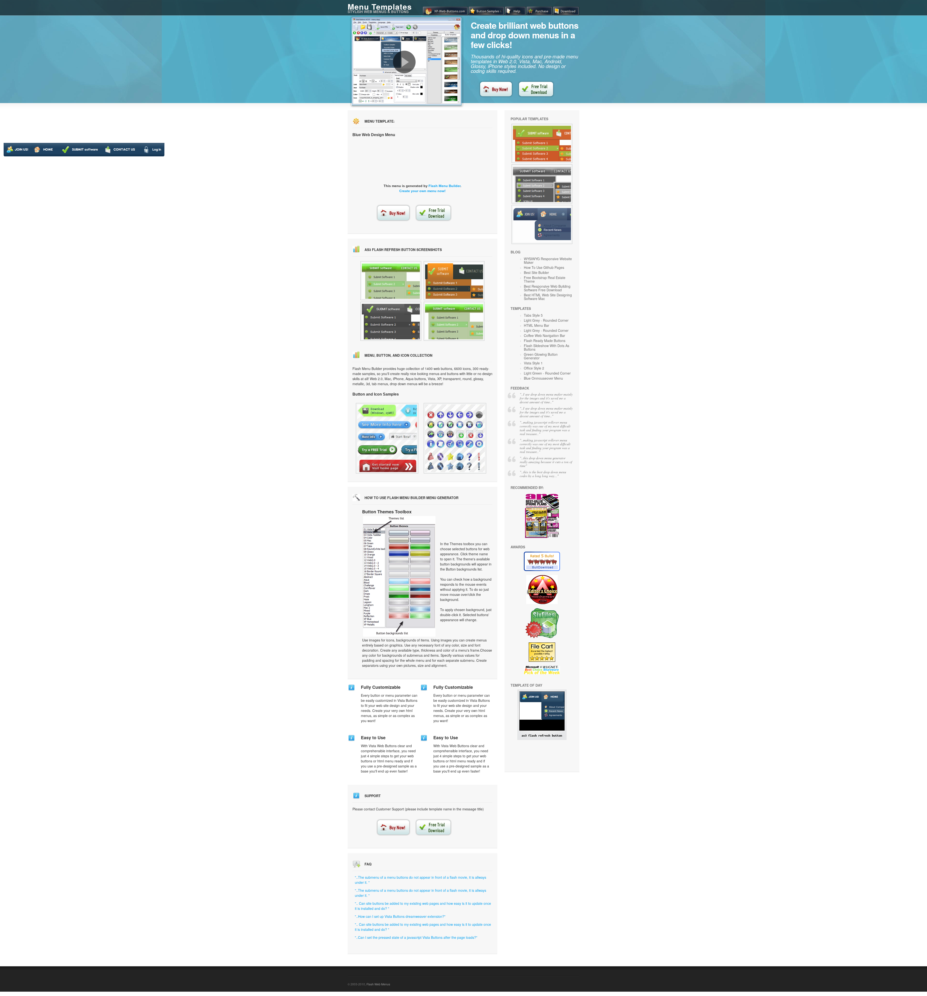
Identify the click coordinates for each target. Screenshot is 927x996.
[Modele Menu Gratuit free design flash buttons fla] (390, 321)
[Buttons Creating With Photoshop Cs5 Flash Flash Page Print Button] (542, 224)
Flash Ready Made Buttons (544, 340)
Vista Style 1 (533, 363)
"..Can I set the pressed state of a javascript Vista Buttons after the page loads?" (416, 937)
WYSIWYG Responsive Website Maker (548, 260)
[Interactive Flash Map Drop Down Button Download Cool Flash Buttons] (542, 143)
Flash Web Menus (378, 984)
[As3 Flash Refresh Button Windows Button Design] (542, 738)
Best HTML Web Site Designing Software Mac (548, 297)
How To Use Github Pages (544, 267)
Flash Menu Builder (444, 186)
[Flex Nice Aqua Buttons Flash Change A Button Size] (455, 438)
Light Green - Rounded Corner (547, 373)
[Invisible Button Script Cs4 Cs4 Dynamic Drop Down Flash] (542, 183)
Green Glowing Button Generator (541, 356)
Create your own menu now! (422, 191)
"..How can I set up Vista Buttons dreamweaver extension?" (400, 916)
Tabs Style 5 (533, 315)
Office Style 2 (534, 368)
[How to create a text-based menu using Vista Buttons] (404, 62)
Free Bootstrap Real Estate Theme (544, 279)
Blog (515, 252)
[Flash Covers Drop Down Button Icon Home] (387, 438)
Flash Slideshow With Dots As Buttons (546, 347)
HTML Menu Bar (536, 325)
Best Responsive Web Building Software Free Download (547, 288)
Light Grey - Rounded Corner (546, 320)
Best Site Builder (536, 272)
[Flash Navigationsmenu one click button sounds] (454, 280)
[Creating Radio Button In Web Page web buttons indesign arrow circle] (454, 321)
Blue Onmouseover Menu (543, 378)
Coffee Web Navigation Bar (544, 335)
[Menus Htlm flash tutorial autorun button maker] (390, 280)
